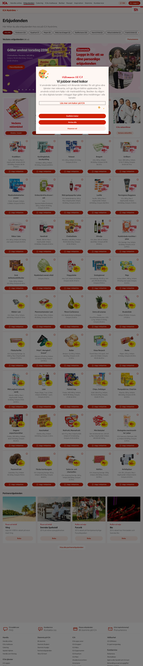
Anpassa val (72, 128)
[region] (72, 100)
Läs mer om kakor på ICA (72, 103)
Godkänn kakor (72, 116)
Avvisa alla (72, 122)
